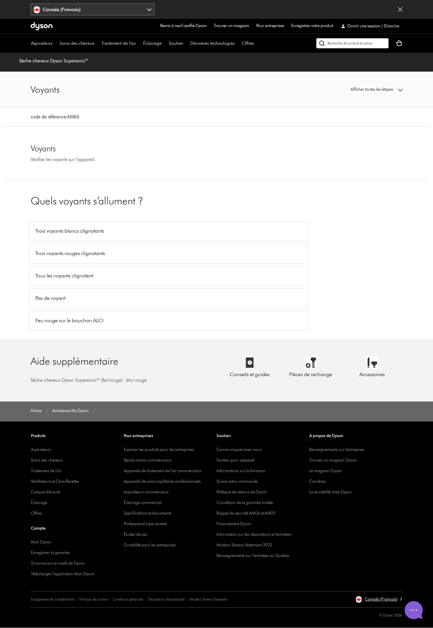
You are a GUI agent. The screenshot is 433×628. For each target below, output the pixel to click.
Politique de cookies (93, 599)
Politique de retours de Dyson (241, 492)
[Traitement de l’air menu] (139, 43)
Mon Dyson (41, 542)
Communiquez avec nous (239, 449)
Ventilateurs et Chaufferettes (55, 481)
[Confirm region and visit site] (400, 9)
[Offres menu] (257, 43)
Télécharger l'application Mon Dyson (63, 573)
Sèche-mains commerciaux (147, 460)
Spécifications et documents (147, 513)
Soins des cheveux (77, 43)
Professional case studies (145, 523)
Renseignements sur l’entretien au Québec (253, 555)
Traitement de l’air (118, 43)
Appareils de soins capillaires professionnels (162, 481)
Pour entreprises (270, 25)
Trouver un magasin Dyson (333, 460)
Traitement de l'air (46, 470)
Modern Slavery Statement (208, 599)
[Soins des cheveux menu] (97, 43)
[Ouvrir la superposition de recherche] (352, 43)
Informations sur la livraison (240, 470)
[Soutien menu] (186, 43)
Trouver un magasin (231, 25)
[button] (359, 89)
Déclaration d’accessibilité (166, 599)
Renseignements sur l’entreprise (336, 449)
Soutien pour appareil (235, 460)
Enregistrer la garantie (50, 552)
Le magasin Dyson (325, 470)
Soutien (176, 43)
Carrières (317, 481)
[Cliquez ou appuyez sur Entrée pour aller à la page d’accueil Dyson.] (41, 26)
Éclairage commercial (142, 502)
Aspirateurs (41, 43)
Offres (248, 43)
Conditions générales (128, 599)
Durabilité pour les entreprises (150, 545)
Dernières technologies (212, 43)
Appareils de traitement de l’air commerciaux (162, 470)
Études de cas (135, 534)
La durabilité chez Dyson (330, 492)
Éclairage (152, 43)
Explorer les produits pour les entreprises (159, 449)
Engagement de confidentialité (52, 599)
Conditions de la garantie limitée (244, 502)
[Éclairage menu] (165, 43)
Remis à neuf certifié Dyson (183, 25)
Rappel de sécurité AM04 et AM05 (245, 513)
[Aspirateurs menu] (55, 43)
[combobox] (93, 9)
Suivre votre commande (237, 481)
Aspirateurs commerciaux (146, 492)
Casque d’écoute (45, 492)
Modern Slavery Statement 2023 (244, 545)
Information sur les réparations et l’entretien (254, 534)
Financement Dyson (233, 523)
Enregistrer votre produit (312, 25)
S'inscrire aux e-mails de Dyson (58, 563)
